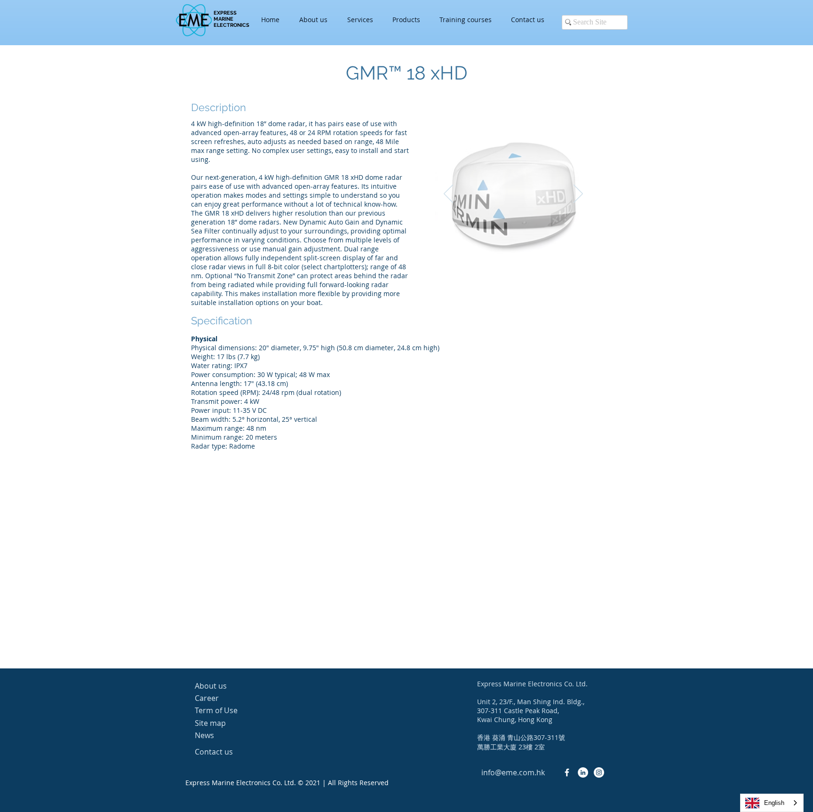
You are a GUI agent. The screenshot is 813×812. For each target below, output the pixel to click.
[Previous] (448, 194)
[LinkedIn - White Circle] (583, 772)
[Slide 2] (507, 255)
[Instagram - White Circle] (599, 772)
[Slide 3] (518, 254)
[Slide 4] (530, 255)
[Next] (578, 194)
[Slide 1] (496, 255)
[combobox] (772, 803)
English (774, 802)
